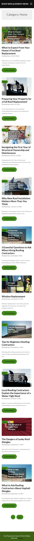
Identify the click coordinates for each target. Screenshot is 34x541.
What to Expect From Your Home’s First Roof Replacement (16, 50)
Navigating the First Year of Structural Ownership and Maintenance (16, 150)
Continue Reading (9, 70)
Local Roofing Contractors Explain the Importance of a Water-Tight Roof (16, 393)
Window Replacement (13, 296)
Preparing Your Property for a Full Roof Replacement (16, 100)
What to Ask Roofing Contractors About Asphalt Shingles (16, 488)
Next (19, 517)
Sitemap (20, 538)
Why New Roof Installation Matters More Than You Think (16, 201)
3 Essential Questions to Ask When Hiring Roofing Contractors (16, 250)
